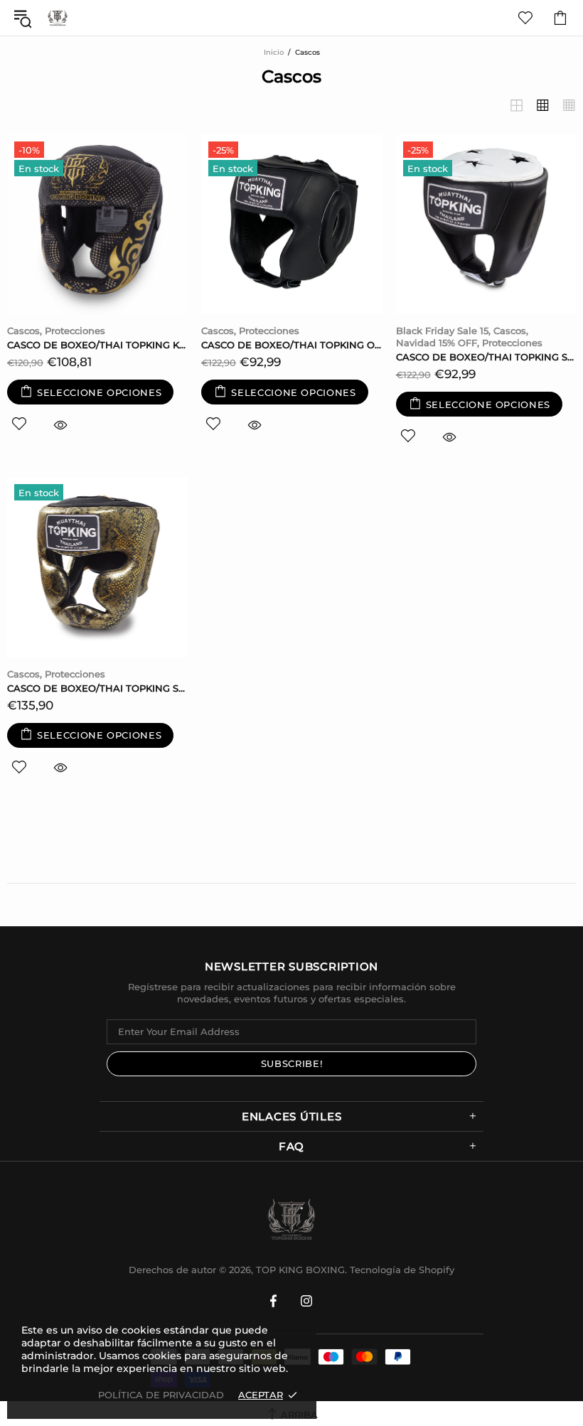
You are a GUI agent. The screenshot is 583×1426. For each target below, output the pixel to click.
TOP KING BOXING (58, 18)
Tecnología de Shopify (402, 1269)
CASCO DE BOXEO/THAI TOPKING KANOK (97, 344)
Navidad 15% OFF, (437, 342)
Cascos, (24, 330)
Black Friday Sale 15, (443, 330)
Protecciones (75, 330)
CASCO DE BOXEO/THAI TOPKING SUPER (486, 357)
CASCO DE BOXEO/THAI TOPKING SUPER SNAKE (97, 688)
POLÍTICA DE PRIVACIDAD (161, 1394)
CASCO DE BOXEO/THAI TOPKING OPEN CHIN (291, 344)
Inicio (274, 52)
